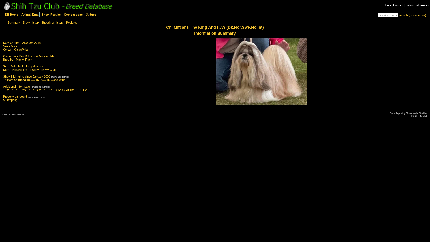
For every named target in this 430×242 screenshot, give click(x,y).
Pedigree (71, 22)
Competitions (73, 14)
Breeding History (53, 22)
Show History (31, 22)
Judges (91, 14)
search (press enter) (412, 15)
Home (387, 5)
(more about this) (60, 77)
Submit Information (417, 5)
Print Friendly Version (13, 114)
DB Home (11, 14)
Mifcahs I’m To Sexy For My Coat (34, 69)
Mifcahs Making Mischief (27, 66)
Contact (398, 5)
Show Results (51, 14)
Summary (13, 22)
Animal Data (30, 14)
